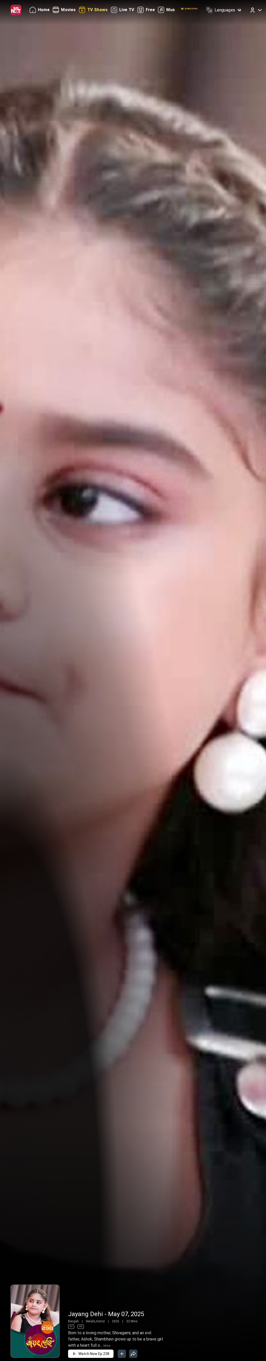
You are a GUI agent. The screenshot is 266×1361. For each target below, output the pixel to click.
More (106, 1346)
